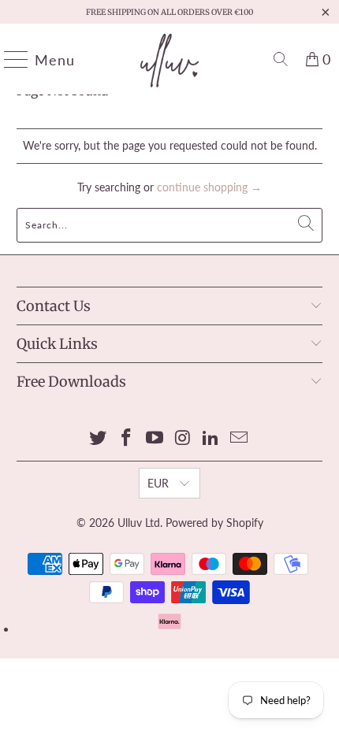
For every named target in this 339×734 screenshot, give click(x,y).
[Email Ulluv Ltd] (239, 438)
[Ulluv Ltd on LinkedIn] (211, 438)
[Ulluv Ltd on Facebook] (127, 438)
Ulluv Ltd (138, 522)
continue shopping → (209, 187)
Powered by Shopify (214, 522)
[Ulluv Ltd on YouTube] (154, 438)
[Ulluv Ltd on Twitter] (98, 438)
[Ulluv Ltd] (170, 59)
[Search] (281, 59)
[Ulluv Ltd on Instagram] (183, 438)
